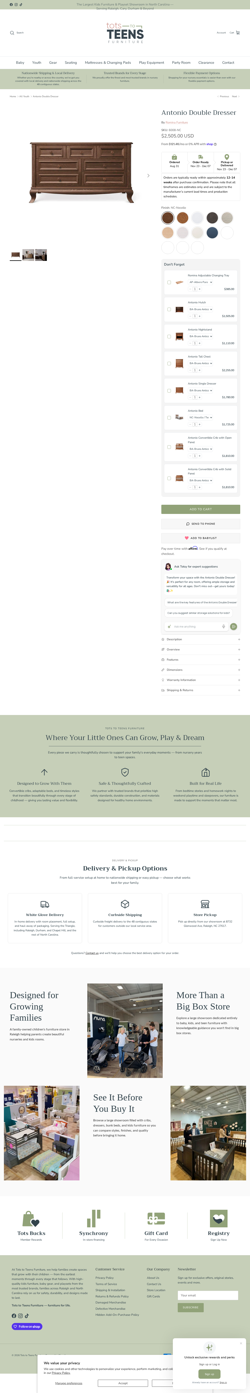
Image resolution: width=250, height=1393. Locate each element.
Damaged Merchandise (111, 1302)
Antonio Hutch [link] (197, 302)
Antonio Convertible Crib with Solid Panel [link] (209, 471)
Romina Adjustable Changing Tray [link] (208, 275)
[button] (190, 289)
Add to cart (201, 509)
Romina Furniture (177, 122)
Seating (71, 62)
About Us (153, 1278)
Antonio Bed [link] (195, 411)
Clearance (206, 62)
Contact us (92, 953)
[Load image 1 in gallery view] (81, 173)
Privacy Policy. (61, 1373)
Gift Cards (153, 1296)
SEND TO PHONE (203, 524)
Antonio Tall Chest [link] (199, 356)
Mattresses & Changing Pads (108, 62)
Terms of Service (106, 1284)
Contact (228, 62)
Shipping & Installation (110, 1290)
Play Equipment (151, 62)
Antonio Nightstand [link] (200, 329)
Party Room (181, 62)
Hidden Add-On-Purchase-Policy (117, 1315)
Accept (123, 1383)
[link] (179, 282)
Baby (20, 62)
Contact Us (154, 1284)
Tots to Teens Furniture (32, 1355)
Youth (36, 62)
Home (13, 96)
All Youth (24, 96)
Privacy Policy (105, 1278)
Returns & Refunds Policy (112, 1296)
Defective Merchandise (110, 1309)
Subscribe (191, 1307)
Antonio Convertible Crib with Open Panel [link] (210, 440)
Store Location (156, 1290)
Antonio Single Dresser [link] (202, 383)
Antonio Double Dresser (45, 96)
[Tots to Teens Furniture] (125, 32)
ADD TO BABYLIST (204, 538)
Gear (53, 62)
